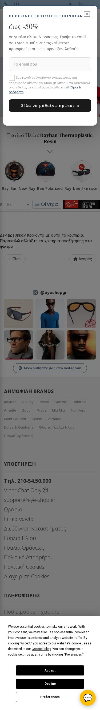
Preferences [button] (73, 654)
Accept (50, 670)
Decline (50, 684)
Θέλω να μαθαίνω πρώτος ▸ (50, 105)
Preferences (50, 697)
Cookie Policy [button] (41, 649)
